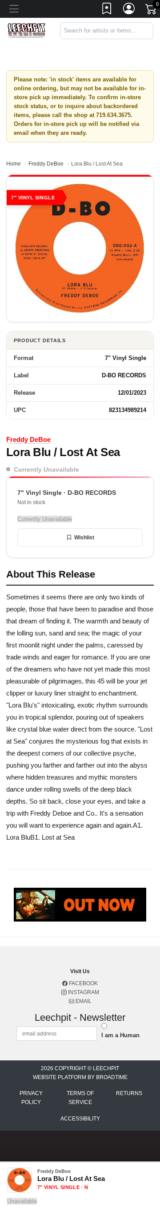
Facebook (83, 983)
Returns (129, 1093)
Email (83, 1001)
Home (13, 164)
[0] (151, 10)
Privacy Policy (31, 1097)
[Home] (27, 30)
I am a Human (120, 1035)
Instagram (83, 992)
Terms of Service (80, 1097)
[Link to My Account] (129, 10)
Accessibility (80, 1119)
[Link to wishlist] (107, 10)
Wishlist (84, 537)
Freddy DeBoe (46, 164)
